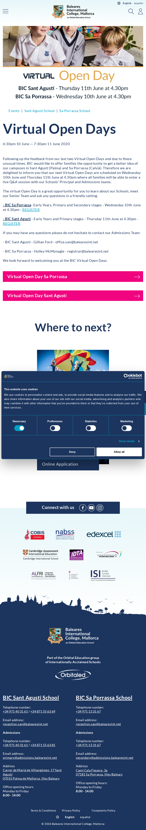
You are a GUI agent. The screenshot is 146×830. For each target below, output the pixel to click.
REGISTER (31, 209)
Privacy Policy (71, 810)
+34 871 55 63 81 (42, 745)
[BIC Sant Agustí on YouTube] (91, 507)
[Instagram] (99, 507)
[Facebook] (82, 507)
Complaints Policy (104, 810)
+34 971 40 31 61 (15, 711)
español (138, 3)
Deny (72, 451)
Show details (127, 441)
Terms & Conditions (43, 810)
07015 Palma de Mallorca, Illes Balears (31, 778)
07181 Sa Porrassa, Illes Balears (99, 774)
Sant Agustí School (39, 110)
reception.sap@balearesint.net (98, 724)
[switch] (55, 428)
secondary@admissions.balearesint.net (104, 758)
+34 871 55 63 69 (42, 711)
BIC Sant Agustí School (31, 697)
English (127, 3)
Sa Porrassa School (74, 110)
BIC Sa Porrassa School (104, 697)
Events (14, 110)
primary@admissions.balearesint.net (30, 758)
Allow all (119, 451)
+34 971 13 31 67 (88, 711)
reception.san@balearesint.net (25, 724)
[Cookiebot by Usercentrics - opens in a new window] (126, 376)
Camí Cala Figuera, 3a (92, 770)
